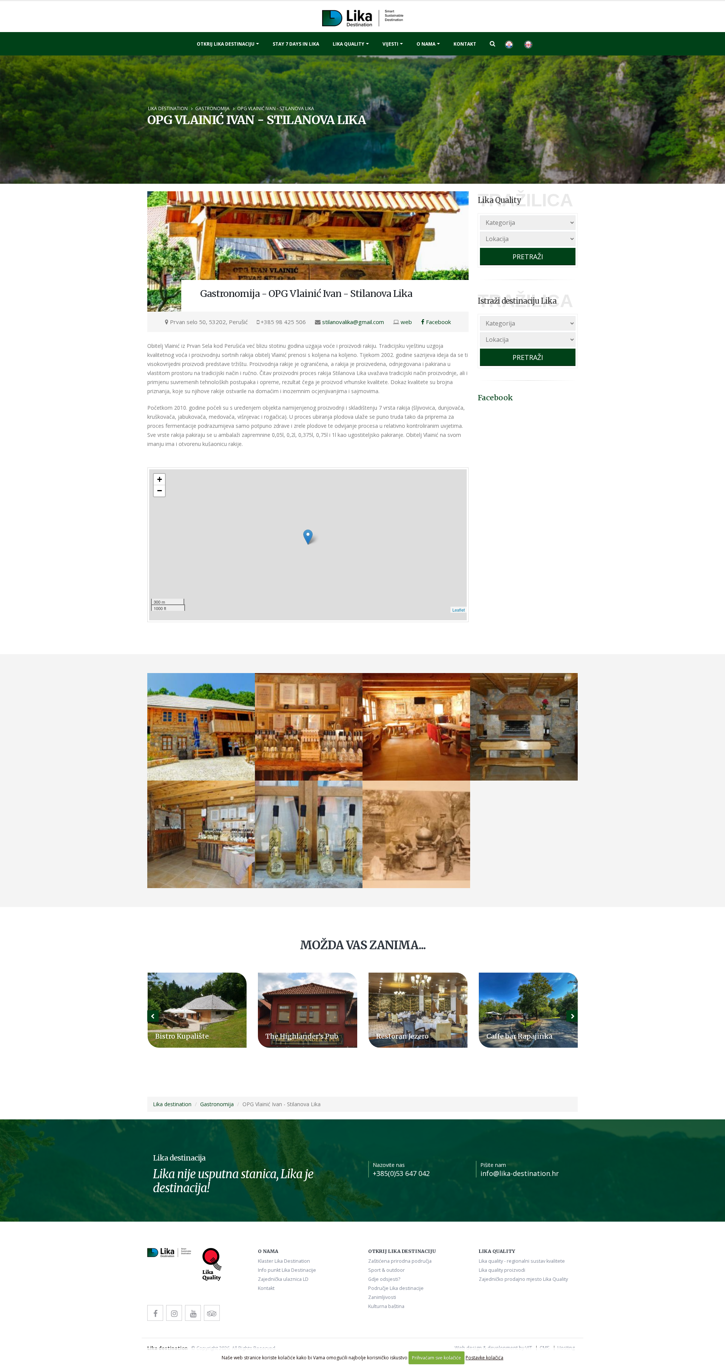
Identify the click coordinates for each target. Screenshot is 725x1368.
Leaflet (458, 610)
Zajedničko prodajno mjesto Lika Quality (523, 1279)
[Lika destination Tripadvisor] (212, 1313)
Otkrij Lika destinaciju (226, 44)
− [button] (159, 490)
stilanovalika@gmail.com (353, 322)
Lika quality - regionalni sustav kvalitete (522, 1261)
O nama (425, 44)
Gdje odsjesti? (384, 1279)
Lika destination (168, 108)
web (406, 322)
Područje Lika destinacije (396, 1288)
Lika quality (348, 44)
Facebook (437, 322)
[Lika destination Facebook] (155, 1313)
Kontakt (465, 44)
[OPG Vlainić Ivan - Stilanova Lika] (308, 251)
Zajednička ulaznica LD (283, 1279)
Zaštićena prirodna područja (400, 1261)
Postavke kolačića (484, 1357)
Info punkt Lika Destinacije (287, 1270)
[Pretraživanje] (492, 43)
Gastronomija (212, 108)
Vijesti (390, 44)
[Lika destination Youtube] (193, 1313)
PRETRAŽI (527, 256)
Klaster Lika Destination (284, 1261)
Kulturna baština (386, 1306)
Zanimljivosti (382, 1297)
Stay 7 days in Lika (296, 44)
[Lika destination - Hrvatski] (509, 43)
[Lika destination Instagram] (174, 1313)
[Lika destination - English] (528, 43)
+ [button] (159, 479)
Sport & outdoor (386, 1270)
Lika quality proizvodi (502, 1270)
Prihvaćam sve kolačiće (436, 1357)
